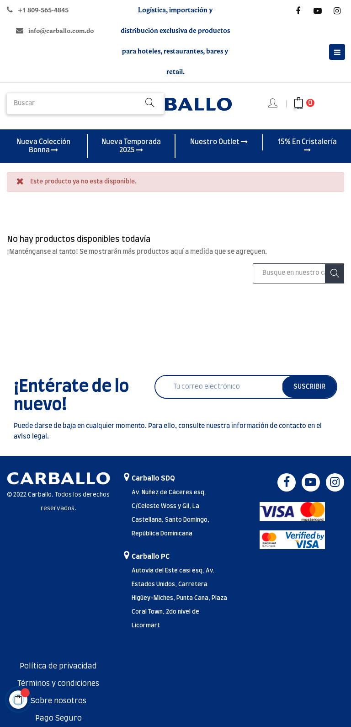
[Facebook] (298, 11)
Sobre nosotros (58, 701)
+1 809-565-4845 (43, 10)
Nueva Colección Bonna (43, 146)
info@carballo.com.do (61, 30)
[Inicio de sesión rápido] (273, 104)
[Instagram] (337, 11)
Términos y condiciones (58, 683)
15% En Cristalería (307, 142)
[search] (150, 103)
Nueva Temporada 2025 (131, 146)
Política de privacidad (58, 666)
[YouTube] (317, 11)
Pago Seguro (58, 718)
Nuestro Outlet (215, 142)
